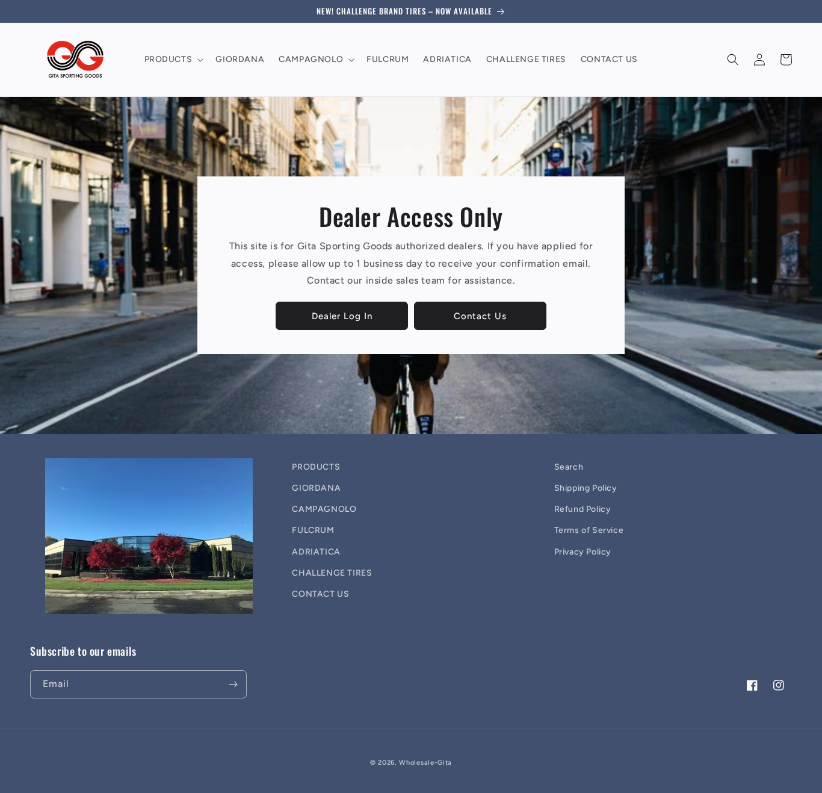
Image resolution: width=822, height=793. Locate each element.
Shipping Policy (585, 488)
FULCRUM (313, 530)
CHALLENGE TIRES (332, 573)
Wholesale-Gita (425, 763)
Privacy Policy (582, 552)
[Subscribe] (233, 684)
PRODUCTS (316, 467)
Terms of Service (589, 530)
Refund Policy (582, 509)
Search (569, 467)
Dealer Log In (342, 316)
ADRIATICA (316, 552)
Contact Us (480, 316)
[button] (173, 59)
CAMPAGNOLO (324, 509)
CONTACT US (320, 594)
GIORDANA (316, 488)
